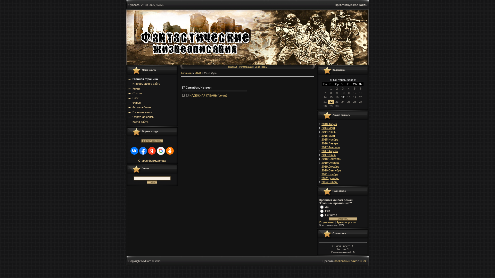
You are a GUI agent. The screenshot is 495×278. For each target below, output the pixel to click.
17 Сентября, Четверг (197, 87)
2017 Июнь (328, 155)
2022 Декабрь (330, 178)
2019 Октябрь (330, 162)
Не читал (331, 214)
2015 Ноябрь (329, 139)
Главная (232, 67)
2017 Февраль (330, 147)
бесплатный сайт (345, 261)
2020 (198, 73)
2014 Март (328, 127)
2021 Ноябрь (329, 174)
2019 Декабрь (330, 166)
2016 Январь (329, 143)
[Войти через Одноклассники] (170, 151)
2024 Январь (329, 182)
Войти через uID (152, 141)
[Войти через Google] (161, 151)
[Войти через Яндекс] (152, 151)
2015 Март (328, 135)
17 (342, 97)
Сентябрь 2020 (343, 79)
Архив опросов (346, 222)
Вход (257, 67)
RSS (264, 67)
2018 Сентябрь (331, 158)
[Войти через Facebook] (143, 151)
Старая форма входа (152, 160)
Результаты (326, 222)
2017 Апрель (329, 151)
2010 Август (329, 124)
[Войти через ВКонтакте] (134, 151)
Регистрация (246, 67)
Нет (327, 210)
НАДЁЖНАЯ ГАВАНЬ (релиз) (208, 95)
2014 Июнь (328, 131)
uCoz (363, 261)
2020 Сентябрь (331, 170)
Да (326, 206)
